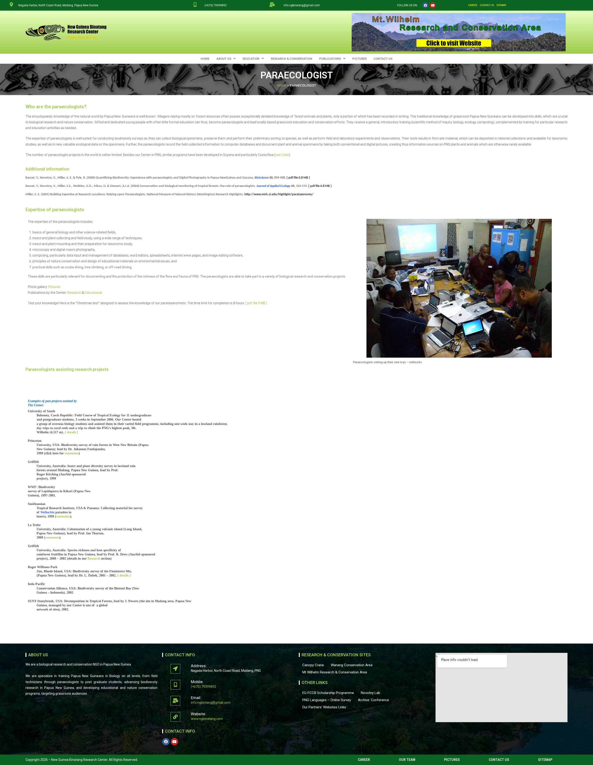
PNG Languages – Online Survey (326, 700)
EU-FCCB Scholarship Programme (328, 693)
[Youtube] (433, 5)
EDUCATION (251, 58)
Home (281, 85)
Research (74, 292)
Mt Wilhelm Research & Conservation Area (334, 672)
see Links (282, 155)
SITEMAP (501, 5)
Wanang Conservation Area (351, 665)
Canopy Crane (313, 665)
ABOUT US (223, 58)
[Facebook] (425, 5)
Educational (93, 292)
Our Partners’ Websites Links (324, 707)
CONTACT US (487, 5)
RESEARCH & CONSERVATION (291, 58)
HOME (205, 58)
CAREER (472, 5)
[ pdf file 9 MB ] (256, 303)
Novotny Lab (370, 693)
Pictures (54, 287)
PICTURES (359, 58)
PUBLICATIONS (330, 58)
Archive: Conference (373, 700)
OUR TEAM (407, 759)
